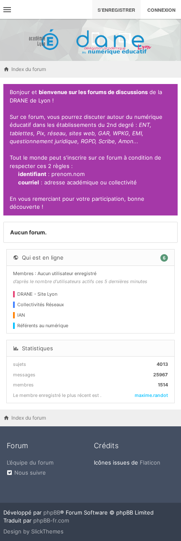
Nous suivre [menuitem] (30, 472)
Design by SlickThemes (33, 531)
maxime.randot (151, 395)
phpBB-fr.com (51, 520)
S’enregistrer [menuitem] (116, 10)
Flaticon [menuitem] (150, 462)
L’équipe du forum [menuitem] (30, 462)
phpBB (51, 512)
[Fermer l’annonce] (169, 92)
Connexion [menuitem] (161, 10)
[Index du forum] (90, 40)
